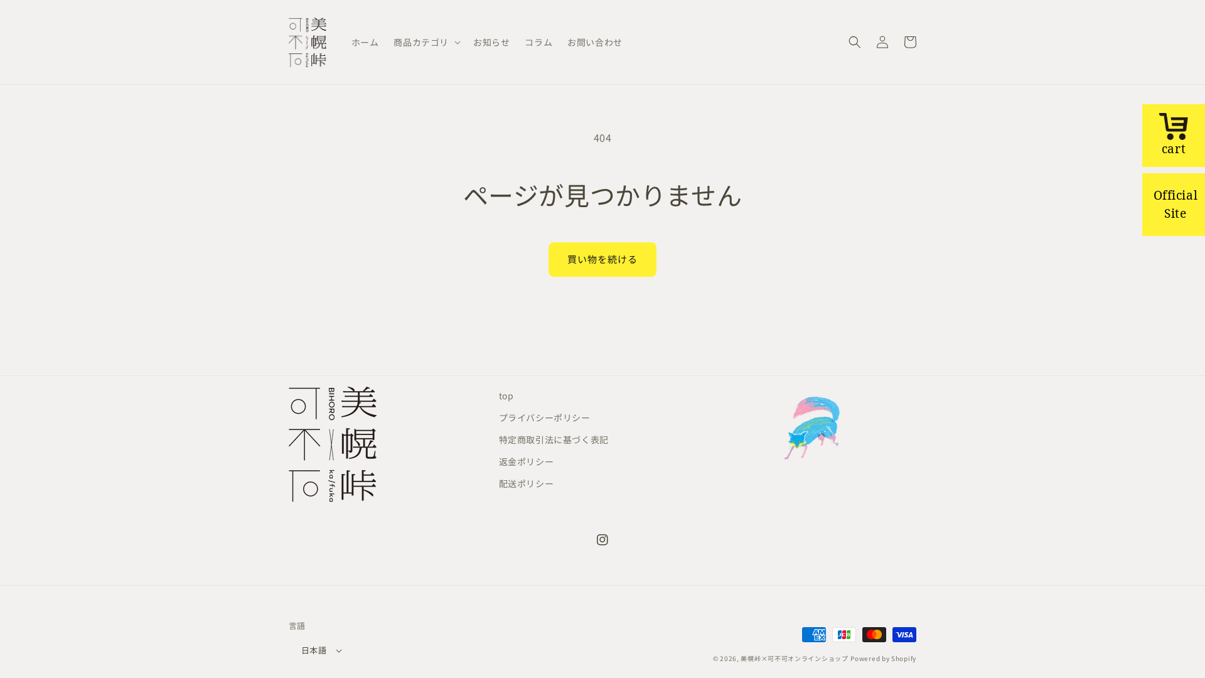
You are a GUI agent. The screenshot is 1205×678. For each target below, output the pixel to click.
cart (1174, 148)
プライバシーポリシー (545, 417)
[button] (426, 42)
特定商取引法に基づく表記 (554, 439)
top (506, 395)
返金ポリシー (526, 461)
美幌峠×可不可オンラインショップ (794, 658)
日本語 (313, 650)
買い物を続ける (602, 259)
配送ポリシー (526, 483)
